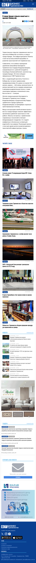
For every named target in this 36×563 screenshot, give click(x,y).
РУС (32, 0)
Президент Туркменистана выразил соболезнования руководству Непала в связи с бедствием (20, 339)
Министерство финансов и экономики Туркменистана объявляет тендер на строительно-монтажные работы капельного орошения (17, 439)
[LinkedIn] (25, 21)
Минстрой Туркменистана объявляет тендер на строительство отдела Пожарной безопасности (17, 449)
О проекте (4, 543)
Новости (5, 333)
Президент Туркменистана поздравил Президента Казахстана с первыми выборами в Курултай (21, 358)
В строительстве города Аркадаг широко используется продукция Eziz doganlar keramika (20, 346)
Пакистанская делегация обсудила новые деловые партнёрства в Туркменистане (21, 370)
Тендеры (5, 424)
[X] (23, 21)
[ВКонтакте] (26, 21)
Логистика (5, 12)
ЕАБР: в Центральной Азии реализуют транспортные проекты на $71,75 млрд (16, 265)
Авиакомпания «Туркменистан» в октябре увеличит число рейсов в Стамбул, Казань (17, 235)
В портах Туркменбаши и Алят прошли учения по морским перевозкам (17, 296)
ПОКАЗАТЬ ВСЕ (30, 332)
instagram (6, 534)
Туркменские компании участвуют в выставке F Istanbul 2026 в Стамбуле (20, 364)
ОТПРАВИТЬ (18, 477)
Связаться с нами (5, 549)
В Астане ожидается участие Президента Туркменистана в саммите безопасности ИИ (19, 376)
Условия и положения (6, 545)
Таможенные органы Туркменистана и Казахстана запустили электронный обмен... (18, 204)
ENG (24, 0)
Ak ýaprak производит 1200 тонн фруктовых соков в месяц (21, 352)
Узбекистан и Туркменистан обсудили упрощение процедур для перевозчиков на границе (17, 326)
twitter (2, 534)
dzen (9, 534)
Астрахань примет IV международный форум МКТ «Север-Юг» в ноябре (17, 174)
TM (28, 0)
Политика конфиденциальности (9, 547)
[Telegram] (28, 21)
